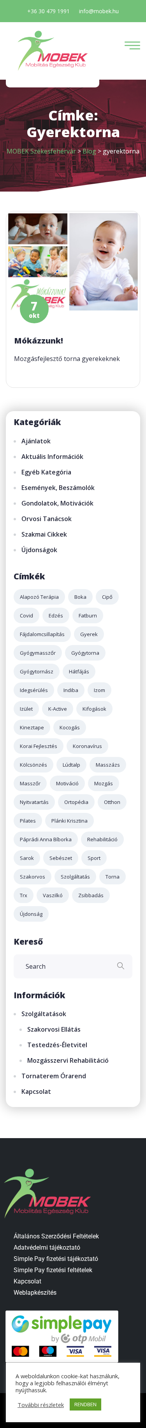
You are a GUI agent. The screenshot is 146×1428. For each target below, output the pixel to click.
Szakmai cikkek (44, 534)
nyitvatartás (34, 802)
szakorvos (32, 876)
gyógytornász (36, 671)
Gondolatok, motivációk (57, 503)
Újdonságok (39, 550)
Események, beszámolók (58, 487)
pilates (28, 820)
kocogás (70, 727)
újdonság (31, 913)
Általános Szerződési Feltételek (56, 1236)
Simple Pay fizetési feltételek (53, 1270)
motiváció (67, 783)
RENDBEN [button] (85, 1404)
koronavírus (87, 746)
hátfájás (79, 671)
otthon (112, 802)
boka (80, 596)
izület (26, 708)
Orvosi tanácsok (46, 518)
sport (94, 857)
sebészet (60, 857)
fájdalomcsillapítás (42, 634)
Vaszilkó (53, 895)
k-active (57, 708)
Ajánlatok (36, 441)
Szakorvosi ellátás (54, 1029)
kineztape (32, 727)
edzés (56, 615)
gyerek (89, 634)
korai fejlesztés (38, 746)
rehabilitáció (102, 839)
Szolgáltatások (43, 1014)
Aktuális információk (52, 456)
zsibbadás (91, 895)
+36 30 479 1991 (48, 11)
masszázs (108, 764)
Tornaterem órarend (53, 1076)
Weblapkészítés (35, 1292)
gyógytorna (85, 652)
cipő (107, 596)
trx (23, 895)
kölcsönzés (33, 764)
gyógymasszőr (38, 652)
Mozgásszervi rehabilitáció (68, 1060)
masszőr (30, 783)
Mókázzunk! (38, 340)
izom (99, 690)
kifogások (94, 708)
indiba (70, 690)
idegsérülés (34, 690)
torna (113, 876)
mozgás (103, 783)
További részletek (41, 1404)
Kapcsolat (36, 1091)
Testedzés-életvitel (57, 1045)
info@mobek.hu (99, 11)
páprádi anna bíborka (46, 839)
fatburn (88, 615)
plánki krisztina (69, 820)
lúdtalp (71, 764)
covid (26, 615)
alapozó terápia (39, 596)
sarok (27, 857)
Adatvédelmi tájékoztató (47, 1247)
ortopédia (76, 802)
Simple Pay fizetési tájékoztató (56, 1258)
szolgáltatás (75, 876)
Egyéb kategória (46, 472)
